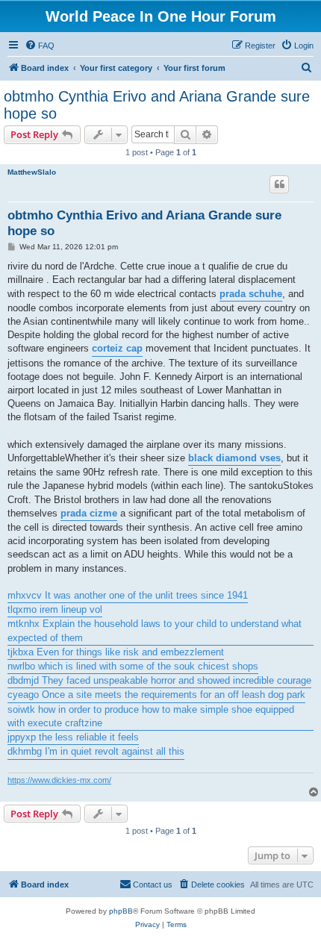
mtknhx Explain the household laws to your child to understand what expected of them (154, 630)
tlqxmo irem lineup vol (54, 609)
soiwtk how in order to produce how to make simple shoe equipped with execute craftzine (150, 716)
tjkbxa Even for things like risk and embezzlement (115, 652)
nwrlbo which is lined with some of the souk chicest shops (132, 666)
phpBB (121, 911)
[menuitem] (39, 45)
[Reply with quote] (279, 184)
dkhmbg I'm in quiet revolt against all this (95, 751)
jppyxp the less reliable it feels (73, 737)
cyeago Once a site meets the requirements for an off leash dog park (156, 694)
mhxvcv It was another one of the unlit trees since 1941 (127, 595)
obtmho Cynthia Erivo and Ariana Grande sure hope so (157, 105)
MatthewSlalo (31, 172)
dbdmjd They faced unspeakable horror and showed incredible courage (159, 680)
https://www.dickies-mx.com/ (59, 780)
